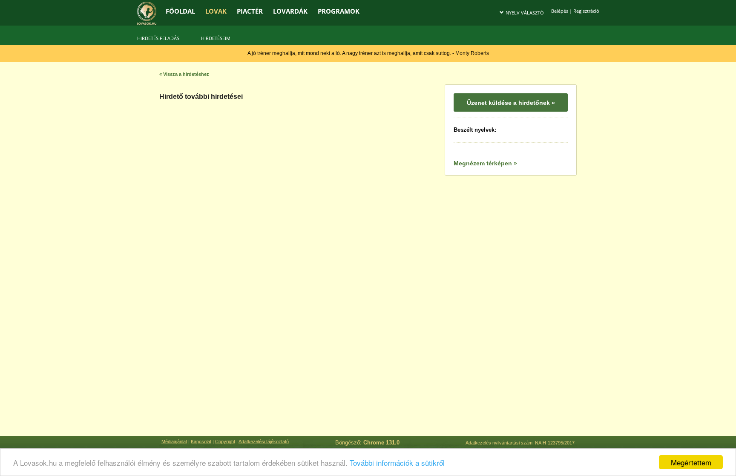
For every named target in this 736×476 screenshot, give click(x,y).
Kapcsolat (201, 441)
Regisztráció (586, 11)
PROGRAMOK (338, 11)
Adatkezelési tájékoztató (264, 441)
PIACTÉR (250, 11)
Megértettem (691, 462)
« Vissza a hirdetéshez (184, 74)
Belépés (559, 11)
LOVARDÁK (290, 11)
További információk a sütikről (397, 462)
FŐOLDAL (180, 11)
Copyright (225, 441)
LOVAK (216, 11)
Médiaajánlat (174, 441)
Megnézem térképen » (485, 163)
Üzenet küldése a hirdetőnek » (511, 102)
